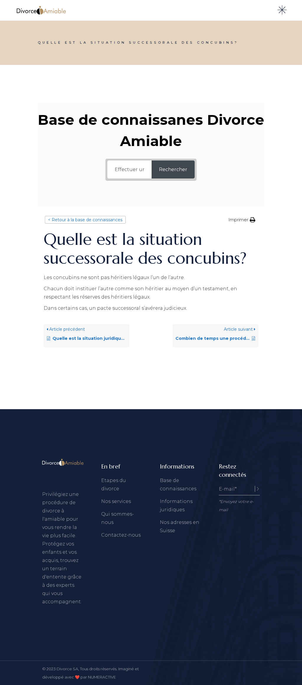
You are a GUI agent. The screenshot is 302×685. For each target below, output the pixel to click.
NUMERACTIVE (102, 677)
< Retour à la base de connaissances (85, 219)
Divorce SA (67, 668)
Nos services (116, 501)
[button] (241, 220)
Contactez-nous (121, 535)
